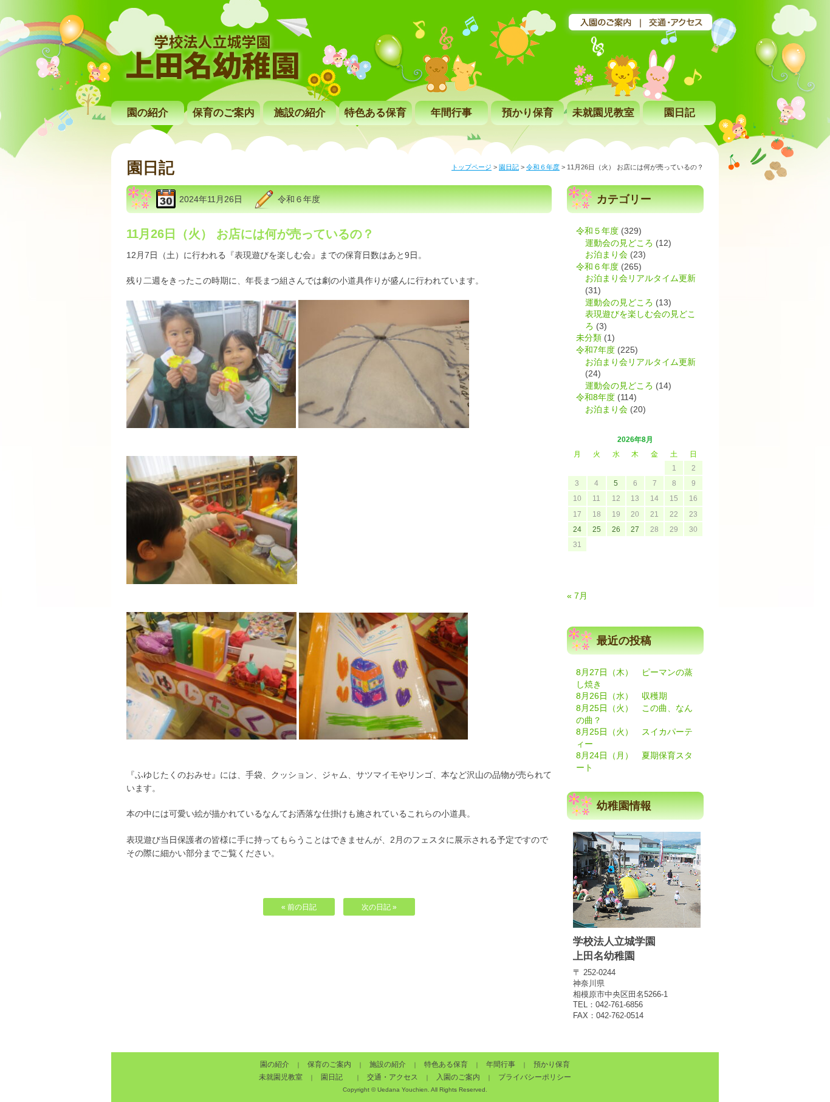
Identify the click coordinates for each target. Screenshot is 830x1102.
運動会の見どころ (619, 243)
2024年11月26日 (210, 199)
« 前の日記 (299, 907)
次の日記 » (379, 907)
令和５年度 (597, 231)
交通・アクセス (392, 1077)
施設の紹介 (300, 112)
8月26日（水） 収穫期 (621, 696)
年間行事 (451, 112)
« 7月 (577, 595)
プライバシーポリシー (534, 1077)
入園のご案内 (458, 1077)
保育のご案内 (224, 112)
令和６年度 (543, 167)
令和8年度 (595, 397)
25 (596, 529)
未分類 (589, 337)
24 (577, 529)
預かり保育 (528, 112)
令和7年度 (595, 350)
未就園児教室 (603, 112)
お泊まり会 (606, 254)
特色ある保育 (375, 112)
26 (616, 529)
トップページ (471, 167)
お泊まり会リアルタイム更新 (640, 278)
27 (635, 529)
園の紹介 (147, 112)
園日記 (679, 112)
